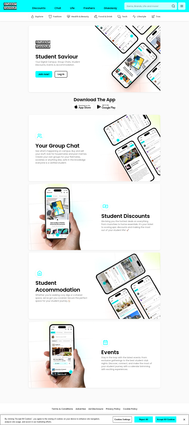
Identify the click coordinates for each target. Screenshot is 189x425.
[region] (94, 420)
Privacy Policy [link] (113, 408)
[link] (10, 6)
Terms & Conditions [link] (62, 408)
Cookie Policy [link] (130, 408)
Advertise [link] (81, 408)
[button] (181, 6)
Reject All (143, 419)
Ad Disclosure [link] (95, 408)
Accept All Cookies (166, 419)
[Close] (184, 419)
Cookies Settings (122, 419)
